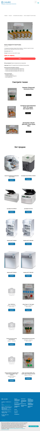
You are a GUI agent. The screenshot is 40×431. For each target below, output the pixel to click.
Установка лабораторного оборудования (30, 404)
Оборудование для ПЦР (17, 406)
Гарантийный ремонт (30, 406)
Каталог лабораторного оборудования (17, 399)
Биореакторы (23, 403)
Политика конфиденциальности (6, 420)
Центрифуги (16, 402)
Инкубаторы (23, 398)
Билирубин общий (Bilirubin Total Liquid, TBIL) (28, 124)
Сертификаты (16, 414)
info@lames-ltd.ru (7, 404)
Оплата (15, 409)
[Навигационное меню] (38, 2)
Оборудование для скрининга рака (23, 401)
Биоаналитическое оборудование (17, 404)
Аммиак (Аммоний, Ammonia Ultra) (28, 88)
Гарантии (16, 412)
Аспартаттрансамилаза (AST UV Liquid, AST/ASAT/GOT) (28, 107)
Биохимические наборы (17, 15)
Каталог (10, 15)
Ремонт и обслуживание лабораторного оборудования (30, 400)
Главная (5, 15)
